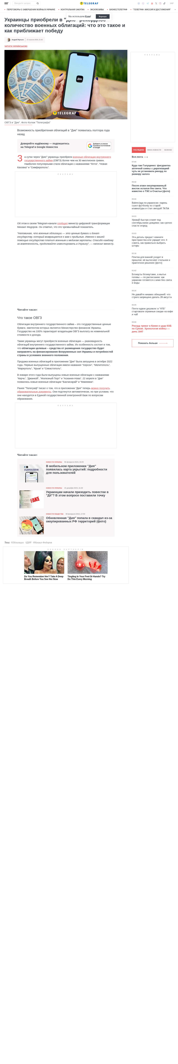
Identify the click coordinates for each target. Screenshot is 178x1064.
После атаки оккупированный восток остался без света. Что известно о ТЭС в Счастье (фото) (151, 188)
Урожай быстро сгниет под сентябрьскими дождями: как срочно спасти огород (152, 223)
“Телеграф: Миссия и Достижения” (152, 9)
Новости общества (54, 514)
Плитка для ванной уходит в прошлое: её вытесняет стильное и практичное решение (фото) (151, 260)
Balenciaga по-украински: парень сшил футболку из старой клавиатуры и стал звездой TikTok (150, 205)
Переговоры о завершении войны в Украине (31, 9)
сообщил (62, 223)
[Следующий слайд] (175, 9)
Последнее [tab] (138, 150)
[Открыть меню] (6, 3)
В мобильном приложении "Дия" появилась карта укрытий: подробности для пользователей (76, 469)
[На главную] (89, 3)
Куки (87, 16)
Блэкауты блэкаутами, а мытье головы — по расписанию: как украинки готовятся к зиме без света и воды (152, 278)
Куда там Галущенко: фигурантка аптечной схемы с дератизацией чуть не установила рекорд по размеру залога (151, 170)
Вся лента (137, 157)
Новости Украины (54, 462)
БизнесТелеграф (118, 9)
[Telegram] (147, 3)
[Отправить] (37, 3)
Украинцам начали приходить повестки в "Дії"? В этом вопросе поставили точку (77, 493)
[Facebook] (139, 3)
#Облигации (17, 542)
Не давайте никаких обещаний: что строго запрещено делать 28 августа (152, 296)
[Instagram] (160, 3)
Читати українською (15, 46)
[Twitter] (156, 3)
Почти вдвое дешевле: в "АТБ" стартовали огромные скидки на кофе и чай (152, 311)
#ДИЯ (28, 542)
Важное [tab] (168, 150)
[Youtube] (152, 3)
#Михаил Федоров (42, 542)
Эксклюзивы (97, 9)
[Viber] (143, 3)
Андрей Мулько (18, 39)
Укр (172, 3)
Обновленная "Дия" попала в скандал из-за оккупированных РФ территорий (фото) (79, 519)
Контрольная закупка (72, 9)
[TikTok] (164, 3)
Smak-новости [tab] (154, 150)
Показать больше (148, 343)
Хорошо (103, 16)
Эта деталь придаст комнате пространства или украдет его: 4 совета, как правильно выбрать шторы (149, 241)
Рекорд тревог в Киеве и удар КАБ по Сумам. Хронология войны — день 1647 (151, 329)
